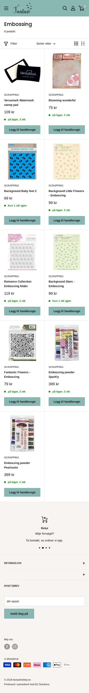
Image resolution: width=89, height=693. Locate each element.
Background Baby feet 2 (20, 191)
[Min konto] (73, 8)
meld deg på (19, 613)
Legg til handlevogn (22, 129)
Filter (14, 43)
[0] (81, 8)
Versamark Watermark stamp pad (19, 102)
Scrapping (11, 94)
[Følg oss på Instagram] (15, 647)
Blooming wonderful (62, 100)
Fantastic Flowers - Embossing (17, 374)
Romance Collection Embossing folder (17, 284)
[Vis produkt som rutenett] (76, 43)
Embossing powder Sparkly (62, 374)
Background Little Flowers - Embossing (66, 193)
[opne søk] (65, 8)
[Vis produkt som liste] (83, 43)
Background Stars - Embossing (62, 284)
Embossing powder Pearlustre (17, 465)
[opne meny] (6, 8)
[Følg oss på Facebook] (7, 647)
